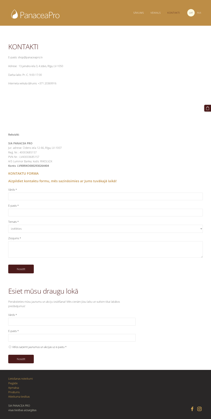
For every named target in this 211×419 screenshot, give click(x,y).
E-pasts (13, 205)
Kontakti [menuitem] (173, 12)
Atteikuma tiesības (19, 396)
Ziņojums (14, 238)
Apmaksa (13, 388)
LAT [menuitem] (191, 12)
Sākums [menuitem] (138, 12)
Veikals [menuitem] (156, 12)
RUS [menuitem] (199, 12)
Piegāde (13, 383)
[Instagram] (199, 409)
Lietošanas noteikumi (20, 378)
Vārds (12, 189)
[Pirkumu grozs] (207, 108)
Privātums (14, 392)
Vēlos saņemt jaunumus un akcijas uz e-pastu (39, 347)
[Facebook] (192, 409)
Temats (13, 222)
